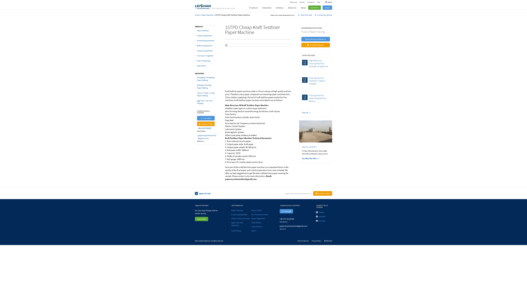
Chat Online (314, 8)
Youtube (321, 221)
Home (197, 15)
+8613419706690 (204, 128)
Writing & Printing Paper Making (204, 86)
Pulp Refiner (256, 222)
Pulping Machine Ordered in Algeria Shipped (317, 81)
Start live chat (306, 15)
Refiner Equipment (204, 45)
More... (254, 230)
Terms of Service (303, 241)
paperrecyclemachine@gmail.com (293, 226)
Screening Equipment (205, 40)
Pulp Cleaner (256, 226)
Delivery (279, 7)
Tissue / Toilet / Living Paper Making (206, 94)
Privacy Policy (316, 241)
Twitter (321, 212)
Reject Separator (258, 218)
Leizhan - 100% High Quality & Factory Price (203, 6)
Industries (266, 7)
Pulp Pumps (236, 230)
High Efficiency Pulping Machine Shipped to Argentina (318, 63)
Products (253, 7)
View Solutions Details (314, 39)
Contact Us (311, 2)
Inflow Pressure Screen (240, 218)
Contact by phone (324, 15)
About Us (292, 7)
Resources (293, 2)
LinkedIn (322, 216)
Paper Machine (207, 15)
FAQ (318, 2)
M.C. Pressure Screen (259, 214)
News (303, 7)
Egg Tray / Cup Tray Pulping (205, 102)
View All (305, 112)
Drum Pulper (256, 210)
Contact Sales (207, 124)
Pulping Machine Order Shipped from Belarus (318, 98)
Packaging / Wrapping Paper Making (205, 78)
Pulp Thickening (203, 61)
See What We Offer (309, 158)
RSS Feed (329, 241)
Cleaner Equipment (205, 51)
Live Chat (207, 118)
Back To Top (205, 193)
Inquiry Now (201, 219)
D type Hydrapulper (239, 214)
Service (302, 2)
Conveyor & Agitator (205, 55)
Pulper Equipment (204, 35)
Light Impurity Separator (237, 224)
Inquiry (327, 8)
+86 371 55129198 (287, 219)
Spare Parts (201, 65)
